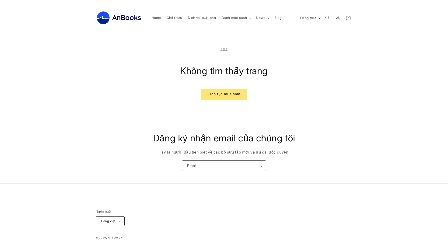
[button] (236, 18)
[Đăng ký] (261, 165)
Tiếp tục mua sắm (224, 94)
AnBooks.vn (116, 237)
